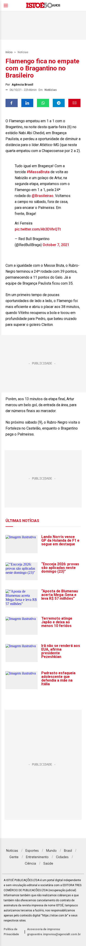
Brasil (68, 850)
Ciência (30, 863)
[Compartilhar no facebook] (12, 103)
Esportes (32, 850)
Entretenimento (37, 857)
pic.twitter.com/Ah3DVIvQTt (38, 229)
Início (9, 52)
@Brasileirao (42, 196)
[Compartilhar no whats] (43, 103)
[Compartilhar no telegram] (59, 103)
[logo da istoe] (43, 5)
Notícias (23, 52)
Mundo (51, 850)
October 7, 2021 (56, 245)
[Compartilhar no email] (74, 103)
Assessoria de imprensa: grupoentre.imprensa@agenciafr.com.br (54, 932)
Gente (14, 857)
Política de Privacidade (11, 932)
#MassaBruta (38, 172)
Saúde (48, 863)
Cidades (62, 857)
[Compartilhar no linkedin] (27, 103)
